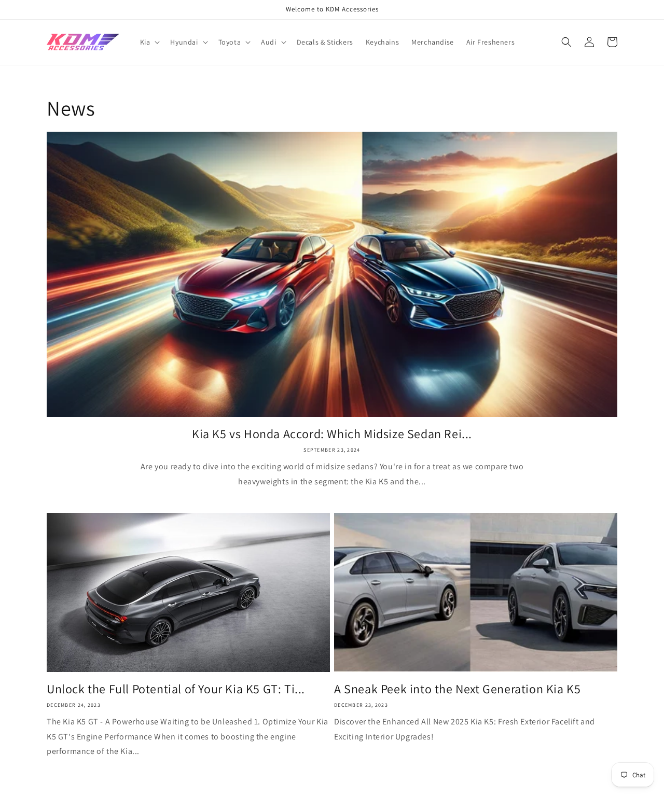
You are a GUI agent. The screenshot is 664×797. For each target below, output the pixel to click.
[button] (149, 42)
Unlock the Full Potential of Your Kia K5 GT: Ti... (176, 689)
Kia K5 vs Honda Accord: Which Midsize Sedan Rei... (332, 434)
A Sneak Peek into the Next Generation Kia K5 (457, 689)
